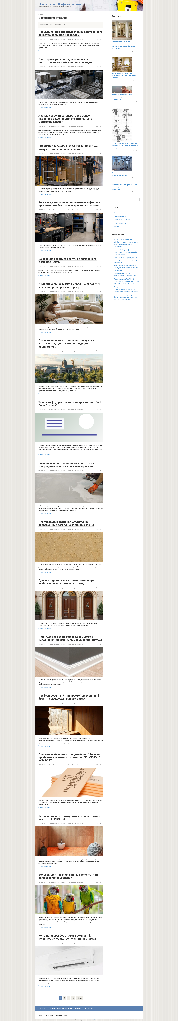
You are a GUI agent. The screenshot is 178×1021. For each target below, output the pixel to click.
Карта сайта (89, 1008)
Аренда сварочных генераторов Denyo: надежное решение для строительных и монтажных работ (126, 289)
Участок (117, 227)
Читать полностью (44, 51)
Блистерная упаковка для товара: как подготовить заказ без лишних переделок (126, 268)
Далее (80, 998)
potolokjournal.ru (98, 1020)
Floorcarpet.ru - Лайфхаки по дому (60, 4)
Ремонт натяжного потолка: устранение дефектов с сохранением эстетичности (125, 97)
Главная (43, 1008)
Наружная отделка (120, 223)
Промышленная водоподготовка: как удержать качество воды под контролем (125, 260)
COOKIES (78, 1008)
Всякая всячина (119, 213)
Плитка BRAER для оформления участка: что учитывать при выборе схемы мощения (126, 252)
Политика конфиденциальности (61, 1008)
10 (73, 998)
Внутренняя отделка (59, 39)
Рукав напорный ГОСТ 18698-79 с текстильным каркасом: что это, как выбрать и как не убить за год (126, 281)
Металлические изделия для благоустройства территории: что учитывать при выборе (125, 297)
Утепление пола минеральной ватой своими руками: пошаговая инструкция (125, 187)
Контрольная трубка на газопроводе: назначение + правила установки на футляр (125, 146)
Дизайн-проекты (120, 216)
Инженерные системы (122, 220)
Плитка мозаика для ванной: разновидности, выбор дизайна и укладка (124, 75)
